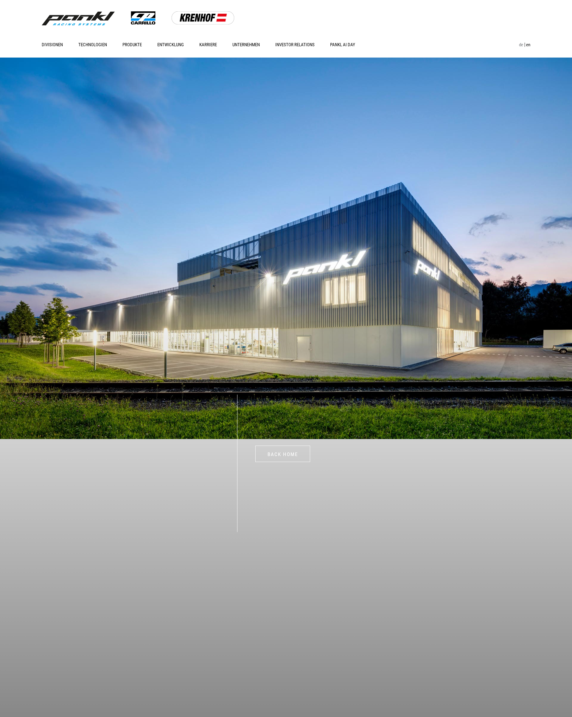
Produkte (132, 44)
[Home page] (78, 18)
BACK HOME (283, 454)
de (521, 44)
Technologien (92, 44)
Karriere (208, 44)
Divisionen (52, 44)
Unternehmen (246, 44)
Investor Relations (295, 44)
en (528, 44)
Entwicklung (170, 44)
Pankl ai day (342, 44)
